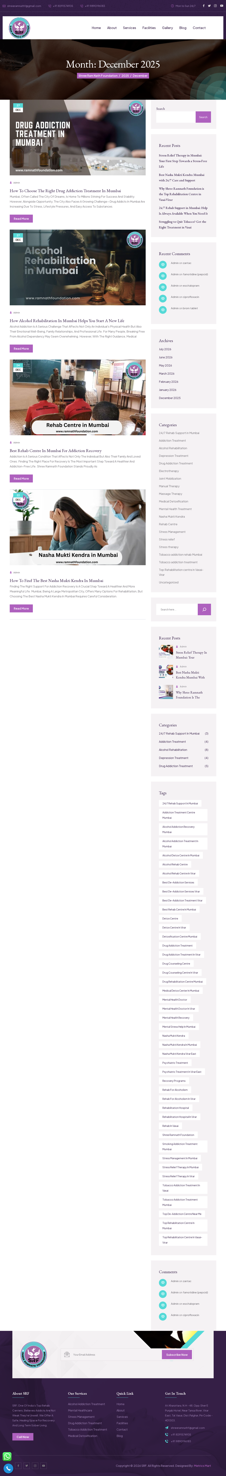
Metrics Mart (202, 1466)
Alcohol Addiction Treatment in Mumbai (180, 843)
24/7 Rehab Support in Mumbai (179, 433)
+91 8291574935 (181, 1434)
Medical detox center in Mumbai (180, 990)
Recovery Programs (174, 1080)
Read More (21, 218)
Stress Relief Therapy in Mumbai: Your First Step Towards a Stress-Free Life (183, 160)
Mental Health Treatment (175, 509)
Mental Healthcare (80, 1410)
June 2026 (166, 357)
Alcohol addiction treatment (86, 1404)
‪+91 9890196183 (95, 5)
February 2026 (168, 381)
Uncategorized (169, 582)
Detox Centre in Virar (174, 927)
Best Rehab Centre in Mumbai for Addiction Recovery (56, 450)
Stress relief (167, 539)
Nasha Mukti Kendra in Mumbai (179, 1044)
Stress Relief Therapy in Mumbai (180, 1167)
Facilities (149, 28)
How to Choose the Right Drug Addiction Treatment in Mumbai (65, 190)
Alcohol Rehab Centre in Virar (179, 873)
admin (16, 182)
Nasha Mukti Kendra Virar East (179, 1053)
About (112, 28)
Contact (199, 28)
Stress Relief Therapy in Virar (178, 1176)
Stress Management (172, 532)
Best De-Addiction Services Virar (181, 891)
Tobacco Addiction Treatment (87, 1429)
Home (96, 28)
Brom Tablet (190, 308)
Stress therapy (169, 547)
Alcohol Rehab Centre (175, 864)
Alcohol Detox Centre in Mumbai (180, 855)
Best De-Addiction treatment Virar (182, 900)
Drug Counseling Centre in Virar (180, 972)
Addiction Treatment (172, 440)
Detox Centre (170, 918)
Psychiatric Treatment (175, 1062)
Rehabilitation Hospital (175, 1107)
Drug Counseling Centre (176, 963)
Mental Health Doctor (174, 999)
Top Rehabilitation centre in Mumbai (178, 1225)
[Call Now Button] (8, 1468)
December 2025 (170, 398)
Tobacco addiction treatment (178, 562)
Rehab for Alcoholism (175, 1089)
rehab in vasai (170, 1125)
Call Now (23, 1437)
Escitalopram (191, 285)
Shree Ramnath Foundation (178, 1134)
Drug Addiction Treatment (176, 463)
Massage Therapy (170, 494)
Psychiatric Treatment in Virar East (181, 1071)
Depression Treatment (173, 456)
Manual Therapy (169, 486)
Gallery (167, 28)
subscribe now (177, 1354)
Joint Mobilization (170, 478)
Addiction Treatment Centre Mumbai (178, 815)
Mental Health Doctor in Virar (178, 1008)
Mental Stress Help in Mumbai (178, 1026)
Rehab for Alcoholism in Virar (179, 1098)
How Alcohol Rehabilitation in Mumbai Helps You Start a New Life (67, 320)
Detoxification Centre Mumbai (179, 936)
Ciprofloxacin (191, 296)
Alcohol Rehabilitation (173, 448)
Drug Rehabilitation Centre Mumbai (182, 981)
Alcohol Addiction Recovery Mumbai (178, 829)
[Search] (204, 609)
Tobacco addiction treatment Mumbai (180, 1202)
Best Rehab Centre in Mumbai (179, 909)
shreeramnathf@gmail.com (24, 5)
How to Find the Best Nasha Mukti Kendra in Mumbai (56, 580)
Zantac (187, 262)
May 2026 (165, 365)
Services (129, 28)
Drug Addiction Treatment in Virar (181, 954)
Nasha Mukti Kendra (172, 516)
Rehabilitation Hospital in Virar (179, 1116)
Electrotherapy (169, 471)
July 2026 (165, 349)
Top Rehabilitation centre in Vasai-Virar (181, 572)
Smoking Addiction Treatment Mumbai (180, 1146)
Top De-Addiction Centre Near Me (181, 1213)
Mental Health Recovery (176, 1017)
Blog (182, 28)
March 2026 (166, 373)
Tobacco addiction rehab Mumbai (180, 554)
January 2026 (167, 390)
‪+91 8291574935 (63, 5)
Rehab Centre (168, 524)
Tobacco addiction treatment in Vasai (181, 1188)
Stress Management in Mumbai (179, 1158)
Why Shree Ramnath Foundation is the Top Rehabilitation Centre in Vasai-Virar (181, 194)
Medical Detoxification (173, 501)
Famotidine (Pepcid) (195, 274)
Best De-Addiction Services (178, 882)
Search (160, 109)
